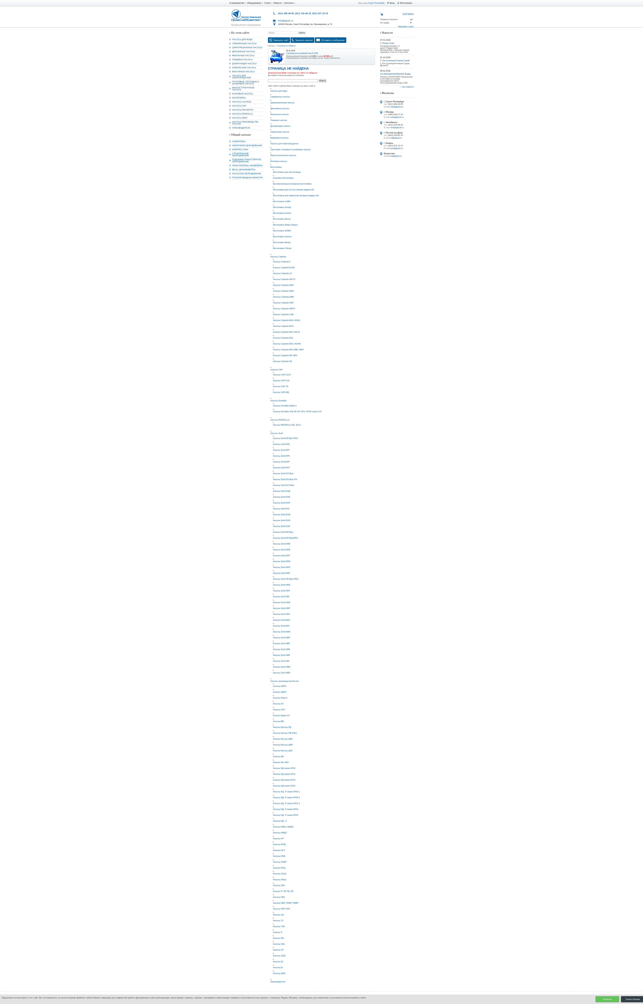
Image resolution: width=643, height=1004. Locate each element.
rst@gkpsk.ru (396, 138)
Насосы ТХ (278, 920)
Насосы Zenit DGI (281, 509)
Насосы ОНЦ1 (280, 874)
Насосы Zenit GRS (281, 614)
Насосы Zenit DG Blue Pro (285, 479)
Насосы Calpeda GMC (283, 285)
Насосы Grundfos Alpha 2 (285, 406)
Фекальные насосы (243, 55)
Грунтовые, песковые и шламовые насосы (245, 83)
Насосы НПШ (279, 844)
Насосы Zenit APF (281, 450)
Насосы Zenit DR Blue (283, 532)
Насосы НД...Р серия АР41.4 (286, 803)
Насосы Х (277, 932)
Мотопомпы (239, 98)
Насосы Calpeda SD (282, 361)
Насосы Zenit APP (281, 462)
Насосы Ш (278, 967)
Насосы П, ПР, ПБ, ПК (283, 891)
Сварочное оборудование (247, 145)
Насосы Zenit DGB (281, 491)
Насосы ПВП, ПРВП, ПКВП (285, 903)
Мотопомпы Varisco (282, 236)
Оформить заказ (406, 26)
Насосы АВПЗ (279, 686)
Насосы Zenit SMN (281, 667)
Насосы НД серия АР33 (284, 780)
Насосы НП (278, 838)
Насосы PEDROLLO (242, 114)
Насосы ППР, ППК (281, 909)
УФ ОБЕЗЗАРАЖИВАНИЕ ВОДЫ (395, 74)
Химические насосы (244, 67)
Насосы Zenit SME (281, 649)
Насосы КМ (278, 756)
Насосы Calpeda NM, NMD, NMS (288, 349)
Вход (392, 3)
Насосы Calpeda (241, 102)
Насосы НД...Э (280, 821)
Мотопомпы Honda (282, 207)
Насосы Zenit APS (281, 468)
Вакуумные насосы (243, 71)
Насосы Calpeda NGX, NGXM (287, 344)
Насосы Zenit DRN (281, 561)
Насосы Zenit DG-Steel (283, 485)
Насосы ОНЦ (279, 868)
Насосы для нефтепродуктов (241, 77)
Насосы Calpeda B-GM (283, 267)
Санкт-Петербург (376, 3)
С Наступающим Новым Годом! (395, 60)
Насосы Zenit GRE (281, 585)
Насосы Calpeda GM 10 (284, 279)
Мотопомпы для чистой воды (287, 172)
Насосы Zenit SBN (281, 637)
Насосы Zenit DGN (281, 514)
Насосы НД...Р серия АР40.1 (286, 792)
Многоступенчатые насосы (243, 89)
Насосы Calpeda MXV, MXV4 (286, 332)
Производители (241, 128)
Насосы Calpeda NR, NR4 (285, 355)
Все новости (408, 87)
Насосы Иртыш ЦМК (283, 739)
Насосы (271, 46)
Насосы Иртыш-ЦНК (283, 750)
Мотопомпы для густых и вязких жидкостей (293, 190)
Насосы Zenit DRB (281, 544)
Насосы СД (278, 915)
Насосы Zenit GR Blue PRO (285, 579)
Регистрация (406, 3)
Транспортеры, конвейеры (247, 165)
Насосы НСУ (279, 850)
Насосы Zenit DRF (281, 555)
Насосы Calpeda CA (282, 273)
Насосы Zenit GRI (281, 596)
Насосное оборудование (246, 173)
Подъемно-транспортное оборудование (246, 160)
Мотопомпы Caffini (282, 201)
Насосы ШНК (279, 973)
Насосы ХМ (278, 938)
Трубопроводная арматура (247, 177)
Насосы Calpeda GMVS (284, 308)
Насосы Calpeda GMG (283, 291)
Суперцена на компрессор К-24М (302, 53)
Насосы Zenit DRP (281, 573)
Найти (302, 33)
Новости (277, 3)
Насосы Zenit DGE (281, 497)
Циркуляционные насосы (247, 47)
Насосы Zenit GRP (281, 608)
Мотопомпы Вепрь (282, 242)
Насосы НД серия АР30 (284, 768)
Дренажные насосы (243, 51)
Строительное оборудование (240, 154)
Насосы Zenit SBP (281, 643)
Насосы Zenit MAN (281, 632)
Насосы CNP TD (280, 386)
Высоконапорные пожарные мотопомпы (292, 184)
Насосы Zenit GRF (281, 591)
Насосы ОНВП (280, 862)
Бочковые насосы (242, 94)
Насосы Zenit (239, 118)
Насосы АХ (278, 704)
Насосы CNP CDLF (282, 375)
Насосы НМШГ (280, 833)
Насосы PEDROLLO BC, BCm (287, 425)
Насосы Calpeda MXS (283, 326)
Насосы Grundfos (242, 110)
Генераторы (238, 141)
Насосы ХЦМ (279, 956)
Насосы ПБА (279, 897)
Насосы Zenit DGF (281, 503)
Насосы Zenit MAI (281, 626)
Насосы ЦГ (278, 961)
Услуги (267, 3)
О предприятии (236, 3)
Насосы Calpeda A (281, 262)
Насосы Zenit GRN (281, 602)
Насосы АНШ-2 (280, 698)
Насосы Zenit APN (281, 456)
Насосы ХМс (279, 944)
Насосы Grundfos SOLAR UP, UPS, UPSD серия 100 (297, 411)
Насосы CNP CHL (281, 380)
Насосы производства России (245, 123)
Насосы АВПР (279, 692)
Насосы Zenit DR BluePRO (285, 538)
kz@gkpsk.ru (396, 156)
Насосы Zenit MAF (281, 620)
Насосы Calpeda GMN (283, 297)
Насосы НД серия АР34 (284, 786)
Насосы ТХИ (279, 926)
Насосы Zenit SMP (281, 673)
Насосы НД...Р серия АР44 (285, 815)
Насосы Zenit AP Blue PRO (285, 438)
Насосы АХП (279, 709)
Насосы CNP (239, 106)
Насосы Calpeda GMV (283, 303)
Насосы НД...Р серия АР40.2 (286, 797)
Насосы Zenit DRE (281, 550)
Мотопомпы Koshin (282, 213)
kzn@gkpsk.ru (396, 148)
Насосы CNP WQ (281, 392)
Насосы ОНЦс (279, 879)
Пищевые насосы (242, 59)
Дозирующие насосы (244, 63)
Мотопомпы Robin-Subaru (285, 225)
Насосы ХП (278, 950)
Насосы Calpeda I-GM (283, 314)
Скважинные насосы (244, 43)
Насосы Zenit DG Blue (283, 473)
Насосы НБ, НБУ (281, 762)
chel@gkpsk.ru (397, 127)
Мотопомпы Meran (282, 219)
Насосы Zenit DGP (281, 526)
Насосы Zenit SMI (281, 661)
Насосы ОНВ (279, 856)
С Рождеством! (387, 43)
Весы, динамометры (243, 169)
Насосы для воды (242, 39)
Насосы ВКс (278, 721)
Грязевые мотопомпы (283, 178)
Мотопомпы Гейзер (282, 248)
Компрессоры (240, 149)
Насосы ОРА (279, 885)
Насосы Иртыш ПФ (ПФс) (285, 733)
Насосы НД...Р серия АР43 (285, 809)
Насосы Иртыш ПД (282, 727)
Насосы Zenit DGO (281, 520)
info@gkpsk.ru (285, 20)
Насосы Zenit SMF (281, 655)
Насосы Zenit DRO (281, 567)
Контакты (289, 3)
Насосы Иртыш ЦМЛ (283, 745)
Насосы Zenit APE (281, 444)
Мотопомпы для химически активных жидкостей (296, 195)
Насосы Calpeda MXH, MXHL (286, 320)
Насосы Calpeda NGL (283, 338)
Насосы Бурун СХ (281, 715)
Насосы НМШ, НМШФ (283, 827)
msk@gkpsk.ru (397, 117)
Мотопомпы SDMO (282, 231)
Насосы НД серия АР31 (284, 774)
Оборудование (254, 3)
